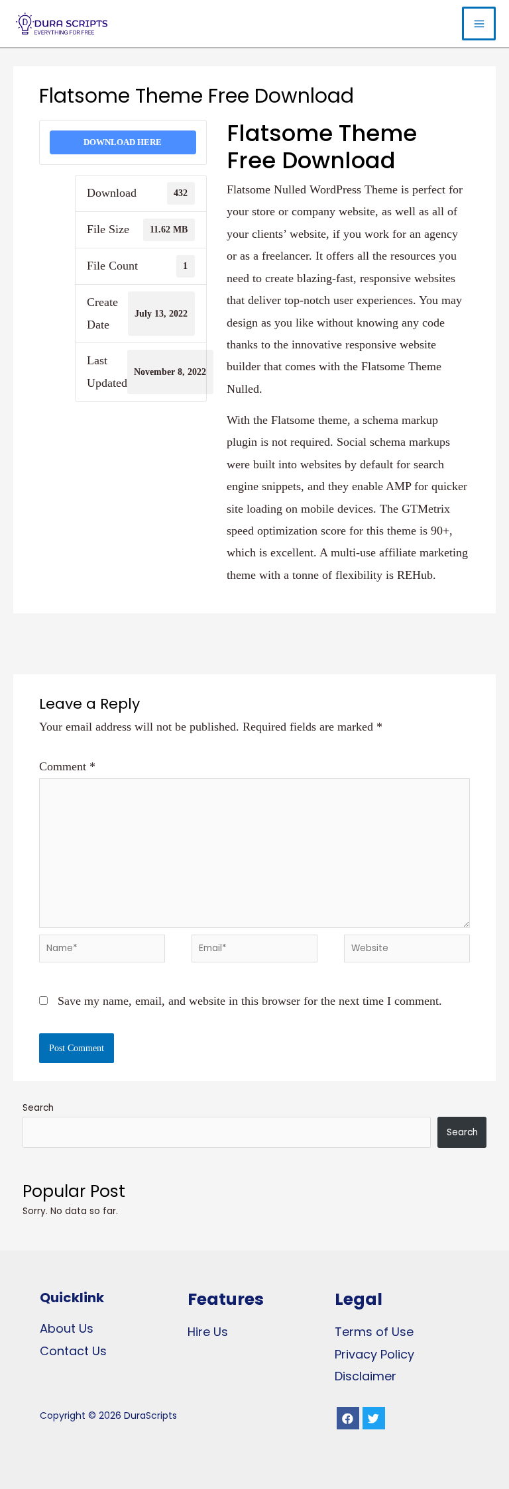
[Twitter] (374, 1418)
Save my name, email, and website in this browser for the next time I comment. (250, 1000)
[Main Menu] (479, 23)
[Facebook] (348, 1418)
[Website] (407, 950)
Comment (67, 766)
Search (38, 1108)
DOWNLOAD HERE (123, 142)
